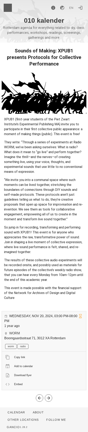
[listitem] (44, 357)
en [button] (71, 7)
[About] (53, 7)
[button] (23, 419)
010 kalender (44, 20)
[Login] (80, 7)
